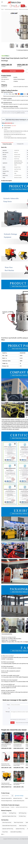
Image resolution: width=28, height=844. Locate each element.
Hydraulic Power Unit (17, 798)
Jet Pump (4, 813)
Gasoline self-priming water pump (19, 800)
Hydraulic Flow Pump (20, 828)
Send (12, 722)
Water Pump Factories (18, 822)
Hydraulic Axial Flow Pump (7, 828)
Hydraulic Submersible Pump (7, 798)
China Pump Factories (6, 822)
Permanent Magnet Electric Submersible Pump (7, 800)
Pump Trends (5, 831)
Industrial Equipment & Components (11, 9)
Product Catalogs (19, 795)
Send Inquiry (13, 71)
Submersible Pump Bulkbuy (15, 831)
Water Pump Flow (22, 825)
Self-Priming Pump (22, 813)
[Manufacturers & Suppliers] (14, 2)
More (2, 834)
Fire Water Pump (22, 816)
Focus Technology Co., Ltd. (16, 838)
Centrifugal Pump (12, 813)
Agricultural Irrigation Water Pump (9, 816)
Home (2, 9)
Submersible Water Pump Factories (9, 825)
